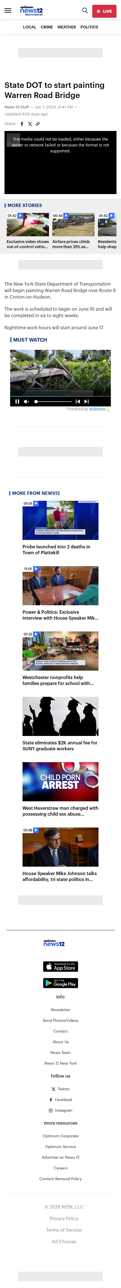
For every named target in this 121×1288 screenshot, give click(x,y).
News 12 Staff (17, 107)
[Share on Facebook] (22, 124)
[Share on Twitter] (30, 124)
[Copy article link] (37, 124)
